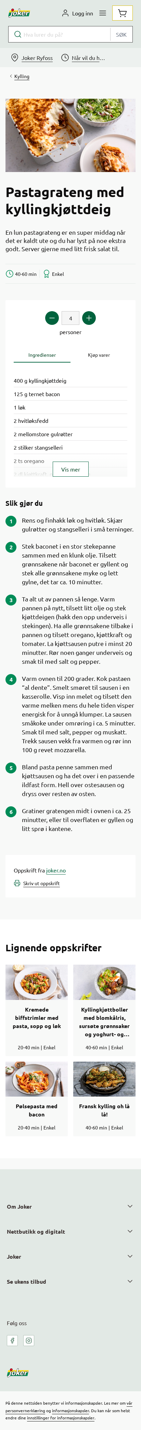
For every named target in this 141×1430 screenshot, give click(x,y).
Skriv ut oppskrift (41, 883)
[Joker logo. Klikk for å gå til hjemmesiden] (19, 13)
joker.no (56, 870)
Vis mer (70, 469)
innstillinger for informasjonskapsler (60, 1417)
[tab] (42, 355)
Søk (121, 34)
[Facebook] (12, 1340)
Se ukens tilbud (26, 1281)
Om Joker (19, 1206)
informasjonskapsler (70, 1410)
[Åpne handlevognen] (122, 13)
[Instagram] (28, 1340)
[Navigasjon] (103, 13)
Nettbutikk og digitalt (36, 1231)
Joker (14, 1256)
